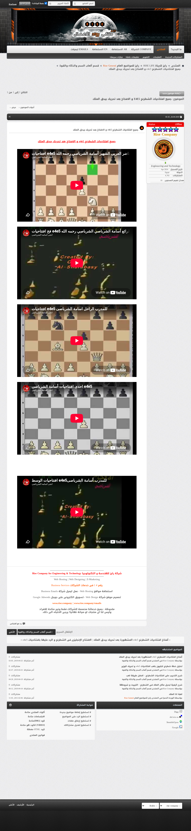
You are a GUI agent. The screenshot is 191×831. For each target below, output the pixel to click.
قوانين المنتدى (37, 735)
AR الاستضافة (119, 49)
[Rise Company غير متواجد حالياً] (165, 147)
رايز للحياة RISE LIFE (155, 65)
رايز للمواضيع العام (121, 65)
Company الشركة (141, 49)
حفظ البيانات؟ (38, 3)
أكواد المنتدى (38, 712)
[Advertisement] (95, 81)
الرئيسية (30, 805)
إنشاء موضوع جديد (171, 93)
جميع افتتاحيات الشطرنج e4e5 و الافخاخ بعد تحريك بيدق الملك (132, 99)
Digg (176, 712)
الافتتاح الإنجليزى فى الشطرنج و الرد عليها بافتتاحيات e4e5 (57, 639)
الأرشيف (20, 805)
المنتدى (161, 49)
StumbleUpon (173, 722)
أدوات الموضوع (27, 107)
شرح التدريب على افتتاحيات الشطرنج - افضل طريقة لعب (154, 676)
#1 (10, 116)
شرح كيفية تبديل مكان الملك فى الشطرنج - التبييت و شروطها (151, 685)
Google (175, 727)
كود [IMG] (39, 721)
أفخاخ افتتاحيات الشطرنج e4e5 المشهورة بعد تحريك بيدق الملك (131, 639)
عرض (14, 107)
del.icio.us (174, 717)
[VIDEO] (41, 725)
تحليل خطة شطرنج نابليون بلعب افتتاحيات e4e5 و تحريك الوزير (151, 666)
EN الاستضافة (99, 49)
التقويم (146, 57)
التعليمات (157, 57)
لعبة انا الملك (175, 694)
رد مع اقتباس (16, 623)
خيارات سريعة (117, 57)
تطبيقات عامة (132, 57)
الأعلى (12, 632)
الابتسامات (39, 717)
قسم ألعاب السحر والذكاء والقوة (79, 65)
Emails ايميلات (79, 49)
